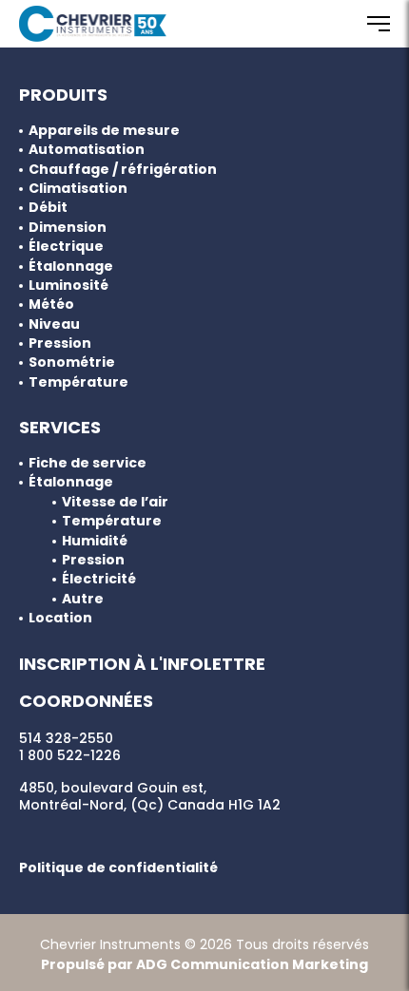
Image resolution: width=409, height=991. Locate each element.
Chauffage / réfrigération (123, 169)
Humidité (94, 541)
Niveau (54, 324)
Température (78, 382)
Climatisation (78, 188)
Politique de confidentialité (118, 867)
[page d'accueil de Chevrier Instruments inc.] (92, 24)
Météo (51, 304)
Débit (48, 207)
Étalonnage (71, 266)
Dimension (68, 227)
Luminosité (68, 285)
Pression (60, 343)
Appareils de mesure (104, 131)
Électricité (99, 579)
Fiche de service (87, 463)
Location (60, 618)
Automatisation (87, 150)
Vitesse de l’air (115, 502)
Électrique (66, 246)
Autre (83, 599)
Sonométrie (72, 362)
